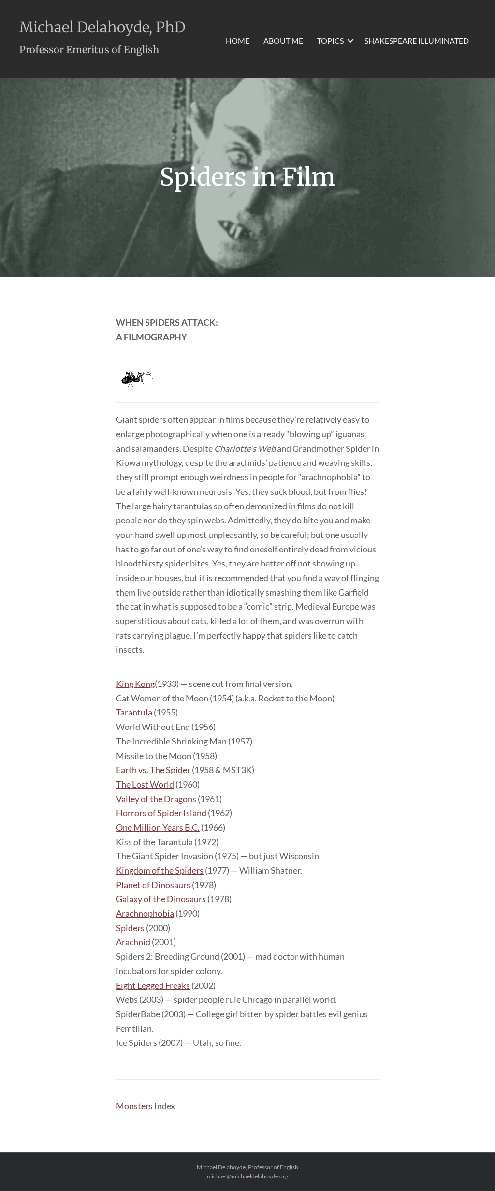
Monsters (134, 1106)
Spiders (130, 928)
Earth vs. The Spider (153, 769)
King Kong (135, 683)
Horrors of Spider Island (161, 812)
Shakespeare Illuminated (416, 40)
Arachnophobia (145, 913)
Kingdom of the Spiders (160, 870)
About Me (283, 40)
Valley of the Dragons (156, 798)
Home (237, 40)
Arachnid (133, 942)
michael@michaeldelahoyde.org (247, 1176)
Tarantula (134, 712)
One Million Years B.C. (158, 827)
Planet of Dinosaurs (153, 884)
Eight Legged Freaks (153, 985)
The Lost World (145, 784)
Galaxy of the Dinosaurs (161, 898)
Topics (330, 40)
